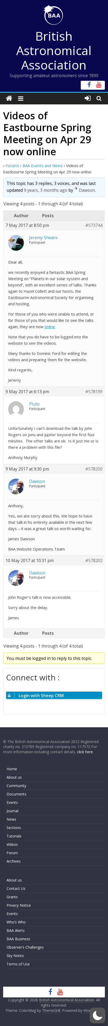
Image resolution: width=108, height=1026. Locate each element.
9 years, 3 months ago (45, 190)
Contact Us (16, 888)
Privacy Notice (19, 905)
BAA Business (18, 938)
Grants (12, 896)
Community (16, 785)
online (50, 326)
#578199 (93, 391)
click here (85, 751)
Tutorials (14, 835)
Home (12, 768)
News (11, 819)
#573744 (93, 225)
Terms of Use (18, 963)
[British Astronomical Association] (9, 98)
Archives (14, 861)
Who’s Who (16, 922)
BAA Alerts (16, 930)
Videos (12, 844)
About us (14, 777)
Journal (12, 810)
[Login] (87, 98)
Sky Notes (15, 955)
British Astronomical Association (53, 50)
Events (12, 802)
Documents (16, 794)
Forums (12, 165)
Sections (14, 827)
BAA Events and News (43, 165)
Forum (12, 852)
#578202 (93, 560)
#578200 (93, 469)
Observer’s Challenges (25, 947)
